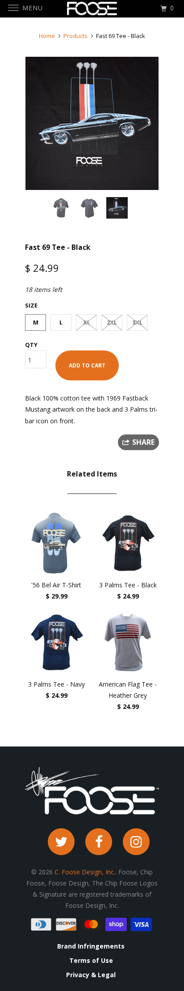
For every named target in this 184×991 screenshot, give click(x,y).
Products (75, 36)
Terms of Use (91, 960)
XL (86, 322)
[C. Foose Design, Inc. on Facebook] (98, 841)
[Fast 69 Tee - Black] (92, 123)
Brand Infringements (91, 946)
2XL (112, 322)
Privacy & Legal (91, 975)
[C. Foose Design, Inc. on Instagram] (136, 841)
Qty (31, 345)
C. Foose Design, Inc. (84, 872)
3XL (137, 322)
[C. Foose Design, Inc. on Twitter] (61, 841)
